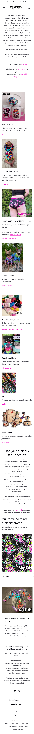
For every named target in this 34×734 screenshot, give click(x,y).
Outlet (4, 404)
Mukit (4, 135)
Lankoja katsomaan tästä (10, 329)
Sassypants (22, 69)
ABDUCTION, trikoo (7, 574)
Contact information (18, 729)
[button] (4, 7)
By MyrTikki (6, 184)
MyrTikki (16, 721)
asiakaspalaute (15, 235)
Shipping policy (23, 726)
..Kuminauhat (6, 368)
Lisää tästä (5, 443)
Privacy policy (25, 723)
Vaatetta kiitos (7, 286)
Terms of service (12, 726)
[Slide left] (13, 583)
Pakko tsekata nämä (9, 239)
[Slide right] (21, 583)
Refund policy (15, 723)
